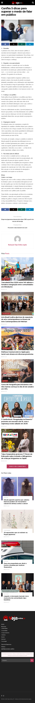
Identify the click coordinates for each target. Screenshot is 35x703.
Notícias (6, 497)
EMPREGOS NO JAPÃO (7, 649)
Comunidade (6, 278)
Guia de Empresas (6, 644)
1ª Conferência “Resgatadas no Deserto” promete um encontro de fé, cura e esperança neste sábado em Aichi (17, 421)
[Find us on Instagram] (3, 696)
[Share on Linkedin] (30, 44)
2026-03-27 (7, 602)
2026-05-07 (4, 324)
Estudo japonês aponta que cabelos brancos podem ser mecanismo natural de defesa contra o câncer (16, 501)
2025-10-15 (4, 391)
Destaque (6, 593)
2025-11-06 (7, 505)
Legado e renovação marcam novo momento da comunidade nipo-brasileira (16, 598)
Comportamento (5, 632)
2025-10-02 (4, 460)
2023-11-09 (7, 569)
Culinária (3, 634)
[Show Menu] (2, 2)
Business (5, 380)
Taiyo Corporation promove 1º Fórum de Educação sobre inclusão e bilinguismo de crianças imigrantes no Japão (16, 456)
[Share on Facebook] (5, 44)
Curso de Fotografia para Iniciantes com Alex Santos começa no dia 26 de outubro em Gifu (17, 387)
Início (2, 624)
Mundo (3, 637)
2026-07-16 (4, 289)
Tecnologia (4, 641)
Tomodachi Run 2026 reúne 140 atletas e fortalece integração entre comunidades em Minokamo (17, 285)
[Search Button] (33, 2)
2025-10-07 (4, 426)
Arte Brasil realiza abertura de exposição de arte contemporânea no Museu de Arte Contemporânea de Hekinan (17, 319)
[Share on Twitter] (14, 44)
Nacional (3, 639)
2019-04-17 (7, 536)
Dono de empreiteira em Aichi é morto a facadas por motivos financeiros (15, 565)
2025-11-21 (4, 356)
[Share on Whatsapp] (22, 44)
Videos (3, 646)
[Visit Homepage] (17, 2)
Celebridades (6, 313)
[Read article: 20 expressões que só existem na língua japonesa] (17, 521)
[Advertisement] (17, 675)
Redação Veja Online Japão (17, 245)
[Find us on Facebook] (1, 696)
